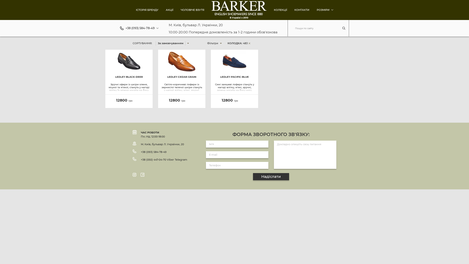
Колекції (280, 10)
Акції (169, 10)
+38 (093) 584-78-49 (140, 28)
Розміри (323, 10)
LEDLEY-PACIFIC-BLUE (234, 77)
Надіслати (271, 176)
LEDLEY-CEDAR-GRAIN (181, 77)
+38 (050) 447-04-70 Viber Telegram (164, 159)
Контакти (301, 10)
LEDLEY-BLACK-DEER (129, 77)
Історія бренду (147, 10)
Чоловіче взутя (192, 10)
